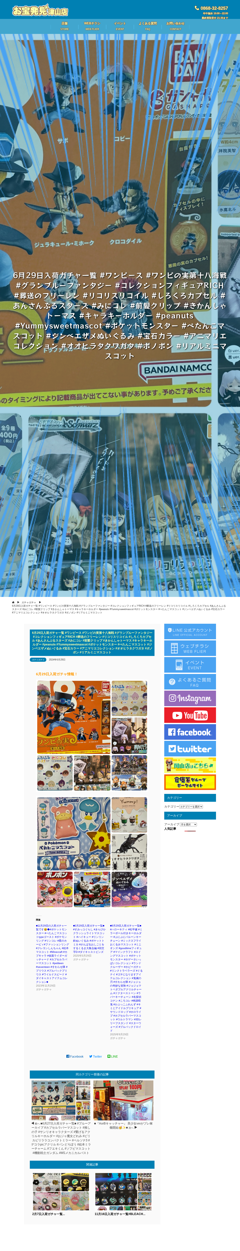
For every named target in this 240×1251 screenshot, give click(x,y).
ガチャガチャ (38, 660)
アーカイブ (171, 824)
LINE (114, 1056)
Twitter (97, 1056)
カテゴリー (171, 806)
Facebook (76, 1056)
